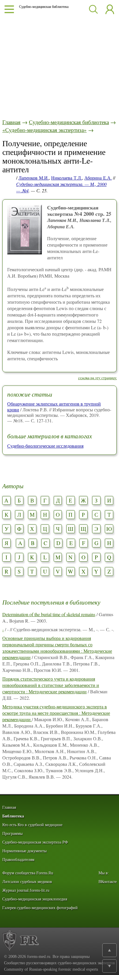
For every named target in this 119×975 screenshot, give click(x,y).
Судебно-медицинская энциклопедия (34, 899)
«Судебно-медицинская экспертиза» (44, 129)
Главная (11, 122)
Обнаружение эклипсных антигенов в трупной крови (54, 406)
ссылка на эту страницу (97, 377)
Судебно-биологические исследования (45, 446)
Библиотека (13, 816)
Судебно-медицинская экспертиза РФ (35, 842)
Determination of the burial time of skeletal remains (48, 614)
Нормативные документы (24, 851)
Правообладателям (18, 860)
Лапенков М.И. (33, 178)
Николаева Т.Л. (66, 178)
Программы (12, 833)
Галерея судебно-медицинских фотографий (40, 908)
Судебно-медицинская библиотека (69, 122)
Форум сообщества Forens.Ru (27, 873)
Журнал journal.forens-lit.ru (25, 890)
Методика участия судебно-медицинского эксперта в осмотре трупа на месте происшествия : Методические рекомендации (56, 712)
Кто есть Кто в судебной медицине (32, 825)
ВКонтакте (107, 882)
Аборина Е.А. (98, 178)
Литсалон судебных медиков (27, 882)
